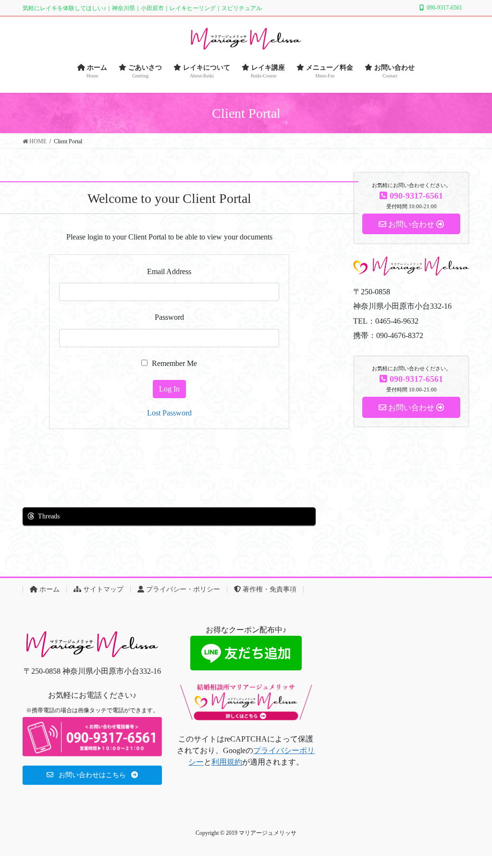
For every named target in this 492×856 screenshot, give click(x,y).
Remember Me (173, 363)
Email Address (169, 271)
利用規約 (226, 762)
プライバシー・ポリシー (182, 589)
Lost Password (169, 413)
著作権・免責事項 (268, 589)
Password (169, 317)
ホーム (48, 589)
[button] (92, 775)
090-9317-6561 (444, 7)
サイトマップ (102, 589)
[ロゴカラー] (92, 643)
